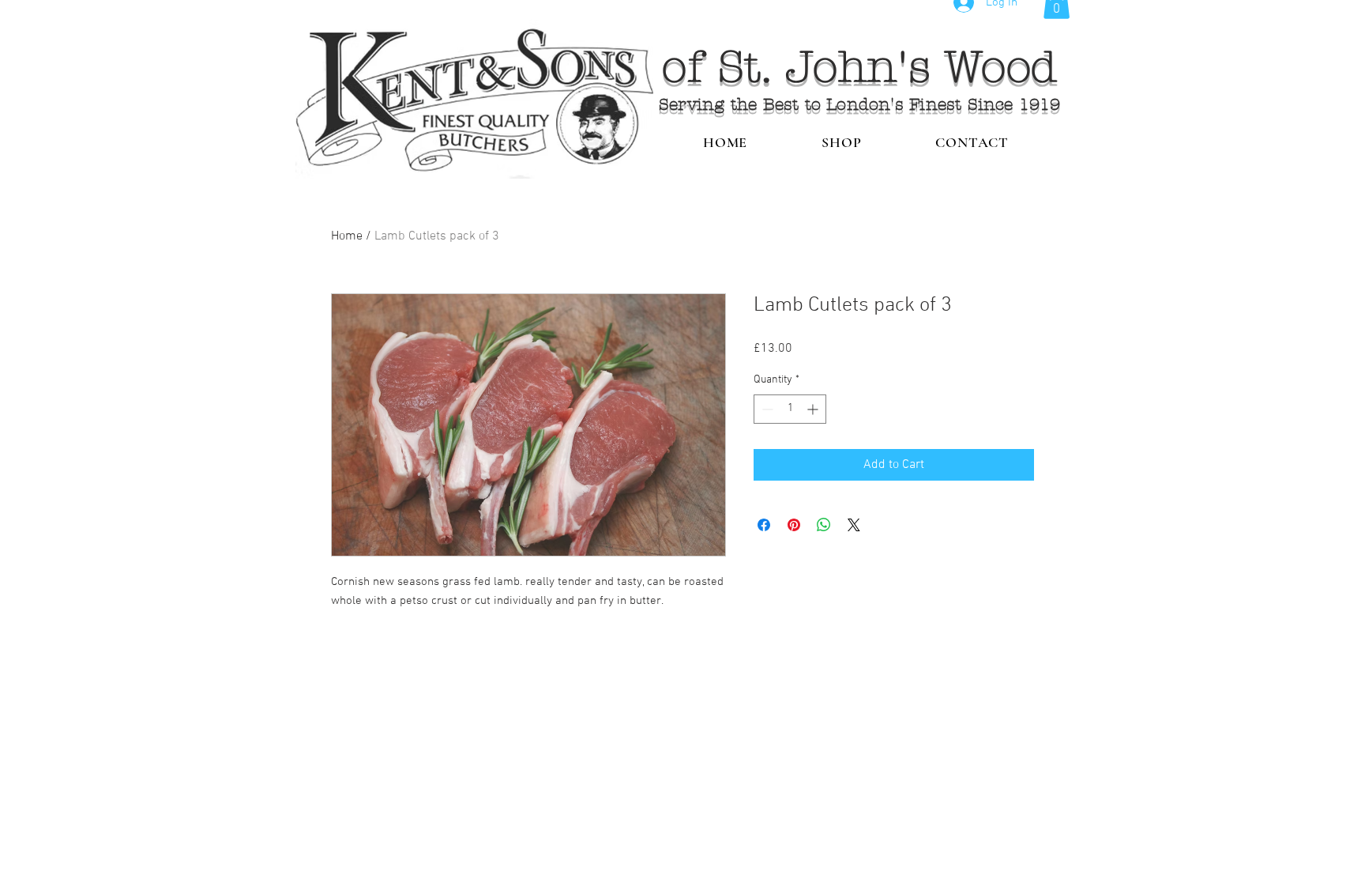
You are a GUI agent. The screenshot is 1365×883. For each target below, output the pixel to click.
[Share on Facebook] (763, 524)
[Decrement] (766, 409)
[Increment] (814, 409)
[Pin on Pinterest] (793, 524)
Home (347, 236)
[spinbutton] (790, 409)
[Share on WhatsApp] (823, 524)
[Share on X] (853, 524)
